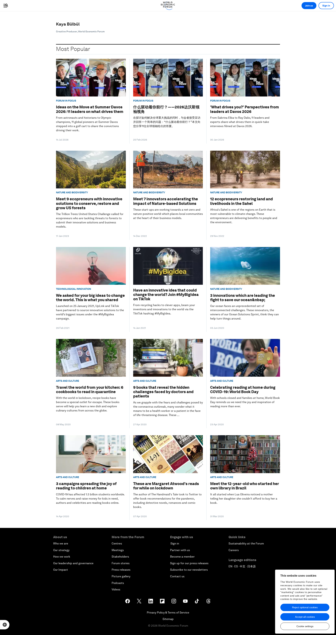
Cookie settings (304, 626)
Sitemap (168, 619)
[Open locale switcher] (4, 624)
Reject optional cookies (305, 607)
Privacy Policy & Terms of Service (168, 612)
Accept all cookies (305, 616)
